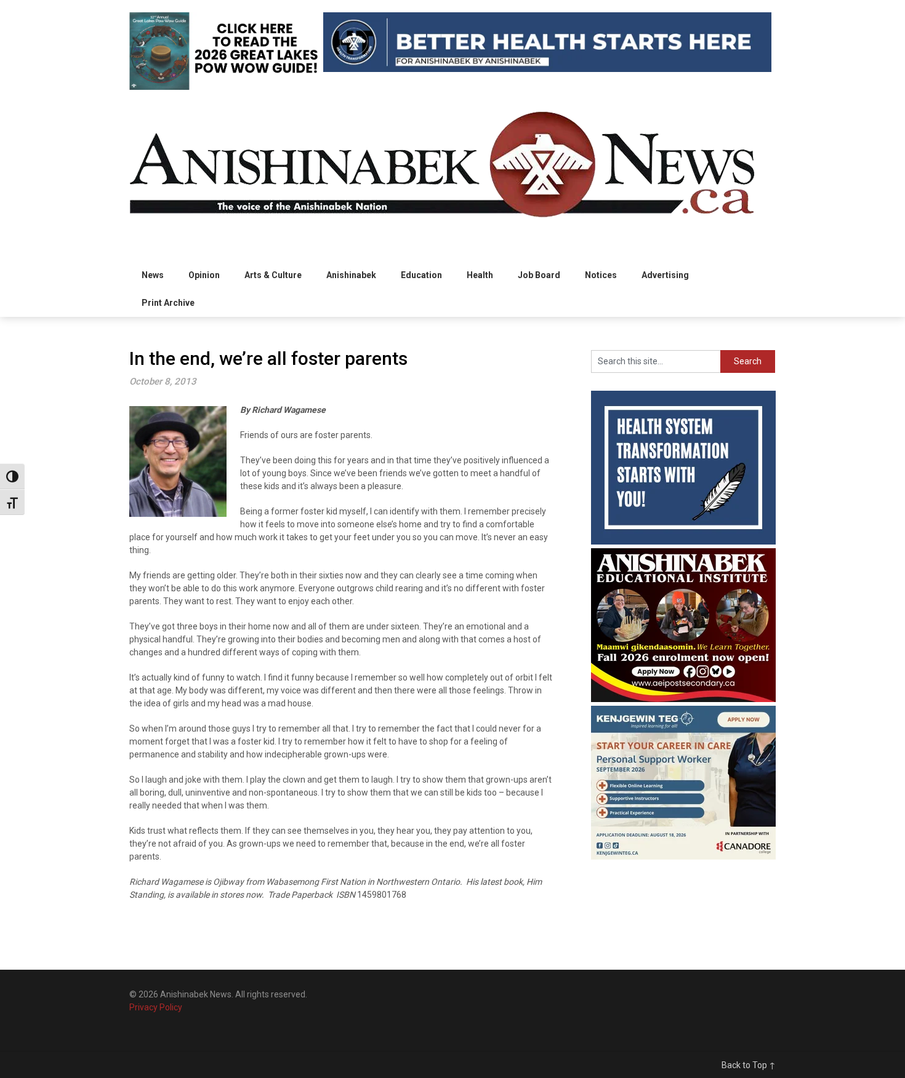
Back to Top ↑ (749, 1065)
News (153, 275)
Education (421, 275)
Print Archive (168, 303)
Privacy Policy (155, 1007)
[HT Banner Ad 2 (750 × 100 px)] (547, 69)
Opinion (204, 275)
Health (480, 275)
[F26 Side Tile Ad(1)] (683, 699)
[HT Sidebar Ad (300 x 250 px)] (683, 541)
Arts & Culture (273, 275)
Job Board (539, 275)
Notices (601, 275)
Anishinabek (351, 275)
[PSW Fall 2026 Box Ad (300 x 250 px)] (683, 856)
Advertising (665, 275)
